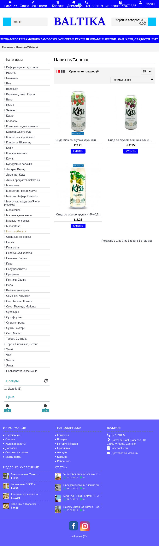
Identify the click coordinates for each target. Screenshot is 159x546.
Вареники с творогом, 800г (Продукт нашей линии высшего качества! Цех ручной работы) (25, 504)
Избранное (63, 461)
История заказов (67, 443)
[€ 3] (45, 405)
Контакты (63, 435)
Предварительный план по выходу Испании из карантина (82, 485)
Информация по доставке (22, 67)
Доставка (11, 448)
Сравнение (64, 448)
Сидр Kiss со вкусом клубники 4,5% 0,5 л (78, 140)
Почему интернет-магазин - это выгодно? (82, 507)
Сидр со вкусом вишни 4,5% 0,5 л (131, 140)
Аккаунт (62, 452)
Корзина (62, 456)
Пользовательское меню (21, 370)
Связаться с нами (16, 452)
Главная (7, 47)
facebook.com (120, 448)
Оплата (10, 439)
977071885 (118, 435)
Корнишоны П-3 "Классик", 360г (25, 484)
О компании (12, 435)
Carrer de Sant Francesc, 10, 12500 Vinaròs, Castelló (126, 441)
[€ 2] (7, 405)
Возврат (62, 439)
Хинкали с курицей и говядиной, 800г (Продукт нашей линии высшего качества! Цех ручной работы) (25, 494)
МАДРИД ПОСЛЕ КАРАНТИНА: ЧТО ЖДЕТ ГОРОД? (82, 496)
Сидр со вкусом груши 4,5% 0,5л (78, 214)
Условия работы (15, 443)
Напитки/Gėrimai (27, 47)
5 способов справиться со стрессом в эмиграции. (82, 474)
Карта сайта (12, 456)
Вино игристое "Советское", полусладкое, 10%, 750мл (25, 474)
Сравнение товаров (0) (84, 71)
